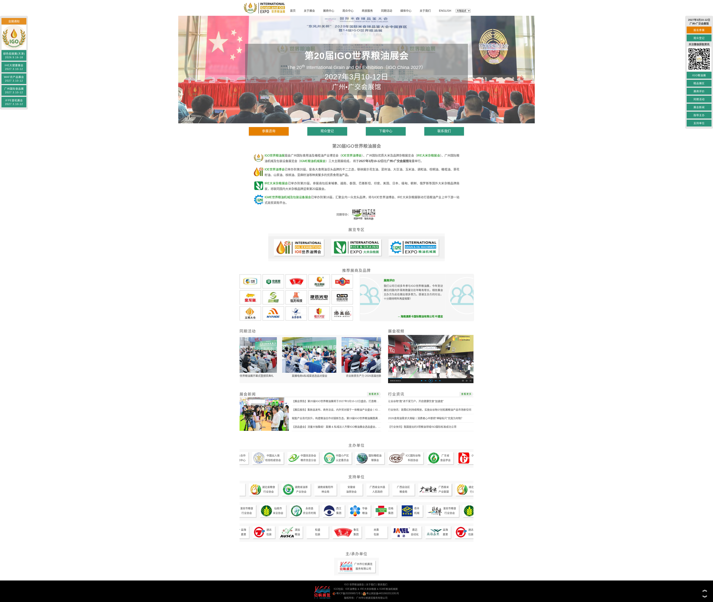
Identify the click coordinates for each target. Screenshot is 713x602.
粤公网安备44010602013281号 (382, 593)
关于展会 (309, 10)
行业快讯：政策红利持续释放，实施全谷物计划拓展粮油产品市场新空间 (429, 409)
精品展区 (699, 83)
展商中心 (328, 10)
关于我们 (425, 10)
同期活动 (386, 10)
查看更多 (374, 394)
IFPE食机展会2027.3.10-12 (14, 102)
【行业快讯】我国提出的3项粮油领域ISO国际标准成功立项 (422, 426)
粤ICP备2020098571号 (348, 593)
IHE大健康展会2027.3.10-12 (14, 67)
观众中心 (348, 10)
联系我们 (444, 131)
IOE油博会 (351, 589)
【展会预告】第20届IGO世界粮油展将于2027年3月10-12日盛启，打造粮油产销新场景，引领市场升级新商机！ (356, 401)
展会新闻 (699, 107)
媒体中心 (405, 10)
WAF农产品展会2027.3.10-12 (14, 78)
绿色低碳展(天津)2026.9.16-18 (14, 55)
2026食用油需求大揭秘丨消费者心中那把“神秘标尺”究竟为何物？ (425, 418)
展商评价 (699, 91)
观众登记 (699, 38)
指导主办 (699, 115)
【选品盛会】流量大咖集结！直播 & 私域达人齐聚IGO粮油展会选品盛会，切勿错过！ (341, 426)
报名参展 (699, 30)
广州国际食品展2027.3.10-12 (14, 90)
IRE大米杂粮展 (368, 589)
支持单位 (699, 123)
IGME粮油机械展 (388, 589)
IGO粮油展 (699, 75)
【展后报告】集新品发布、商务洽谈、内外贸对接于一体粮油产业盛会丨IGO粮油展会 (341, 409)
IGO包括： (339, 589)
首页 (293, 10)
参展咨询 (268, 131)
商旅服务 (367, 10)
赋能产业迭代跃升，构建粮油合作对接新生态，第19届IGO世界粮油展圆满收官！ (338, 418)
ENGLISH (445, 10)
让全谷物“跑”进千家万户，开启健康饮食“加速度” (416, 401)
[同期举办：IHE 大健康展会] (363, 214)
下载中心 (385, 131)
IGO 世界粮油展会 (354, 584)
